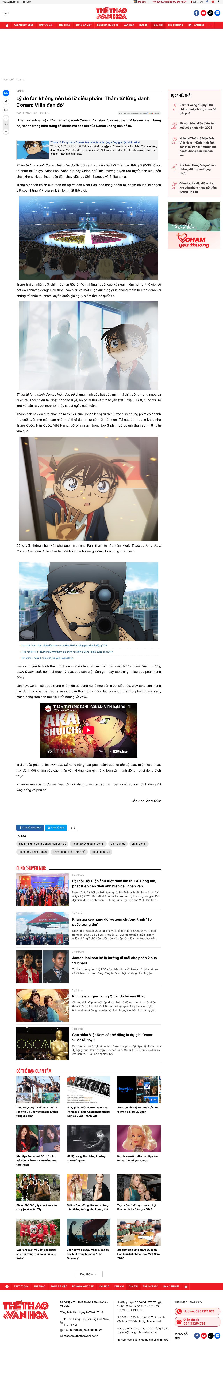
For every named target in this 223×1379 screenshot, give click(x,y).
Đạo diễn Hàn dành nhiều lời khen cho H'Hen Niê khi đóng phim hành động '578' (64, 645)
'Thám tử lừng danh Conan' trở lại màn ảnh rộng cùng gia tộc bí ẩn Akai (95, 142)
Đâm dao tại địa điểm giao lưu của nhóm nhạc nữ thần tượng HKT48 (198, 187)
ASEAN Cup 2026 (24, 25)
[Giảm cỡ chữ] (6, 131)
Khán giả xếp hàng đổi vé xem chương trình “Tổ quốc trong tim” (112, 922)
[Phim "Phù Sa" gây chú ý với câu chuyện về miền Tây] (38, 1187)
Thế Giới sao (175, 25)
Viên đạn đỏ (118, 843)
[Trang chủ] (7, 25)
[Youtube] (213, 2)
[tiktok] (210, 13)
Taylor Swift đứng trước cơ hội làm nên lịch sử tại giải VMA (136, 1207)
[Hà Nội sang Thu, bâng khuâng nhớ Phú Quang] (88, 1138)
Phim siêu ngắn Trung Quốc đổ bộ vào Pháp (108, 996)
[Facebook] (207, 2)
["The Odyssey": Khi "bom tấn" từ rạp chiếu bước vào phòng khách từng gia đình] (38, 1089)
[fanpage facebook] (196, 13)
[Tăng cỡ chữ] (6, 118)
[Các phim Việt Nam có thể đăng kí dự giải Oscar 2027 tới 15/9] (42, 1043)
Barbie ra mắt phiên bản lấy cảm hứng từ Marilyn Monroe (137, 1158)
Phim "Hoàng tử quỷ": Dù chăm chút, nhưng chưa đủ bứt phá (198, 109)
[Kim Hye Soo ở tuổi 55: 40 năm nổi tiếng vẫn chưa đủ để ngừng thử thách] (38, 1138)
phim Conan (139, 843)
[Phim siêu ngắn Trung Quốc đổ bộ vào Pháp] (42, 1005)
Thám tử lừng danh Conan (88, 843)
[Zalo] (217, 13)
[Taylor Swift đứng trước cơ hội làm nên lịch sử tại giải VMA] (139, 1187)
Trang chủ (8, 80)
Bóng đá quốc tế (107, 25)
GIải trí (158, 25)
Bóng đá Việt (84, 25)
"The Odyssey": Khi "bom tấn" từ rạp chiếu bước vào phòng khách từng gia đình (37, 1112)
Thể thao (64, 25)
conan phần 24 (101, 851)
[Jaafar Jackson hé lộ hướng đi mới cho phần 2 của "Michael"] (42, 966)
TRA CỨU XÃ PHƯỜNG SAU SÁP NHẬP (169, 2)
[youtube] (203, 13)
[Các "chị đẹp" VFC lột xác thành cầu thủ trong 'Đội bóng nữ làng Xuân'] (38, 1232)
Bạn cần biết (196, 25)
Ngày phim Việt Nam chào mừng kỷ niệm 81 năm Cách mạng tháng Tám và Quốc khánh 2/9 (88, 1112)
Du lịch (143, 25)
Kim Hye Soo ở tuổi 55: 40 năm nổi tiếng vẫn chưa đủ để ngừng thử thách (36, 1160)
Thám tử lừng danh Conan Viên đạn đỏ (42, 843)
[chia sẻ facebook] (6, 101)
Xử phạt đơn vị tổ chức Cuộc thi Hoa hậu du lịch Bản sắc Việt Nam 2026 (138, 1254)
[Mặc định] (6, 125)
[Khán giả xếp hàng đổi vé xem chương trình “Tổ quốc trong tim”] (42, 928)
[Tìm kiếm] (6, 13)
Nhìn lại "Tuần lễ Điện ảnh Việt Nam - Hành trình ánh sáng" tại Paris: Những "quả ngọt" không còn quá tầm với (198, 147)
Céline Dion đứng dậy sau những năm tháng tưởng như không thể (87, 1207)
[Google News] (139, 114)
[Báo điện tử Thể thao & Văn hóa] (111, 13)
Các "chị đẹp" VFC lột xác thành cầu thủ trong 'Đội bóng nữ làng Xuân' (36, 1254)
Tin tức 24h (46, 25)
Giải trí (21, 80)
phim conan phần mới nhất (69, 851)
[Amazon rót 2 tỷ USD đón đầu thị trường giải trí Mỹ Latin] (139, 1089)
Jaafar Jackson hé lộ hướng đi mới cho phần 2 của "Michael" (114, 960)
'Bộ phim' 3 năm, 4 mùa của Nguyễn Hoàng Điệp (47, 658)
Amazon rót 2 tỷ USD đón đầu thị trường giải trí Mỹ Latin (137, 1109)
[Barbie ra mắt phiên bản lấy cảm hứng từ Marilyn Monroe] (139, 1138)
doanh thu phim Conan (33, 851)
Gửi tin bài (198, 2)
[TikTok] (219, 2)
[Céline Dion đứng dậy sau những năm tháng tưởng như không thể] (88, 1187)
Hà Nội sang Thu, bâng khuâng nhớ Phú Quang (86, 1158)
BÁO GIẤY (141, 2)
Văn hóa (129, 25)
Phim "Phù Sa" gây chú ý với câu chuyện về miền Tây (36, 1207)
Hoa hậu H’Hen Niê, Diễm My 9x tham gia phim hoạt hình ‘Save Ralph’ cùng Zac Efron (67, 652)
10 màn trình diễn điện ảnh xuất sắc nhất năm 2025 (198, 125)
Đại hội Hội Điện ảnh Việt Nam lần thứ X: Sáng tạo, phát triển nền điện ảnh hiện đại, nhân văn (114, 883)
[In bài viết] (6, 110)
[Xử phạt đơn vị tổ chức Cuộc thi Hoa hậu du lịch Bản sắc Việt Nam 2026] (139, 1232)
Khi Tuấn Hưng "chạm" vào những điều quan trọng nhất (198, 169)
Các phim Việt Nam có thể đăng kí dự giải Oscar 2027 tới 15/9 (112, 1037)
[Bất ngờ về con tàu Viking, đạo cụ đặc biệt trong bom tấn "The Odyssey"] (88, 1232)
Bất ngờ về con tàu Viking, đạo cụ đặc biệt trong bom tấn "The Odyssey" (88, 1254)
